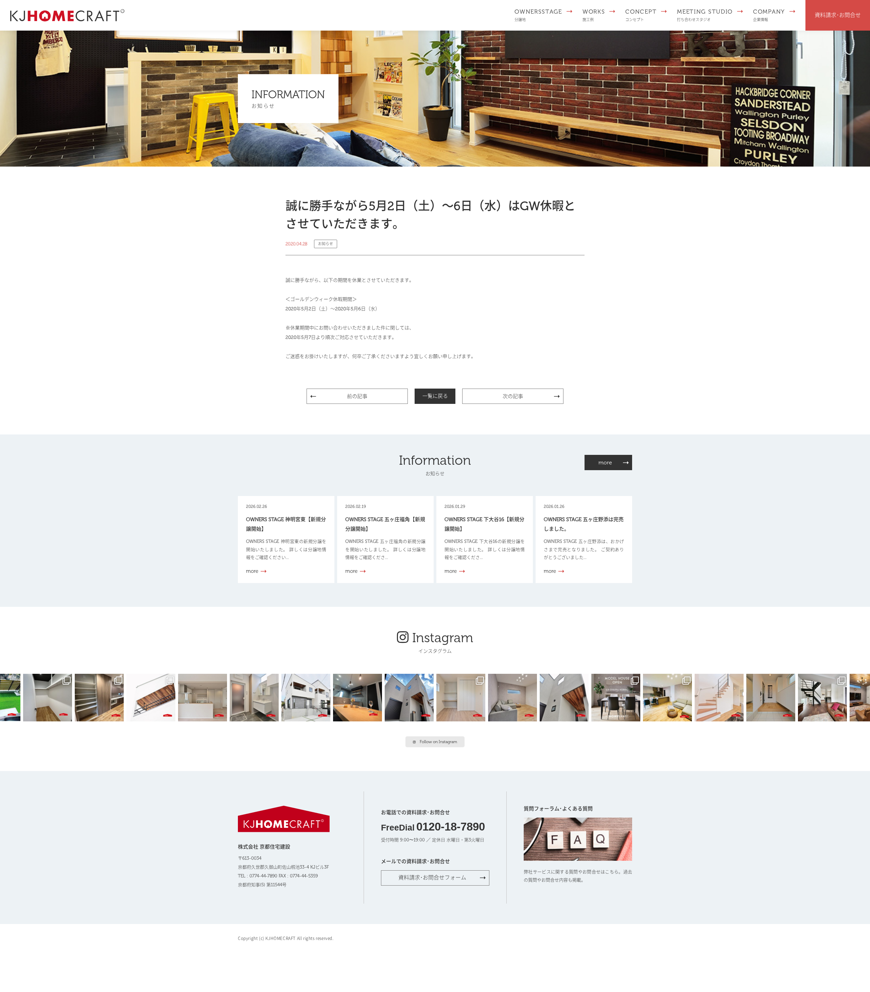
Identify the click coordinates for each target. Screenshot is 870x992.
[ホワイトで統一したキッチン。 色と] (204, 696)
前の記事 (357, 396)
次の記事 (513, 396)
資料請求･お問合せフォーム (432, 877)
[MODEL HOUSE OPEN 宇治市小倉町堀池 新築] (462, 696)
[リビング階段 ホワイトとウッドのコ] (720, 696)
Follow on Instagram (438, 741)
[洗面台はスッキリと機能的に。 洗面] (255, 696)
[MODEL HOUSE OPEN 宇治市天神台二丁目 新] (359, 696)
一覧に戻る (435, 396)
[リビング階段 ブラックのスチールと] (824, 696)
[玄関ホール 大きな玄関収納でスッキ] (772, 696)
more (605, 462)
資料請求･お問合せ (838, 15)
